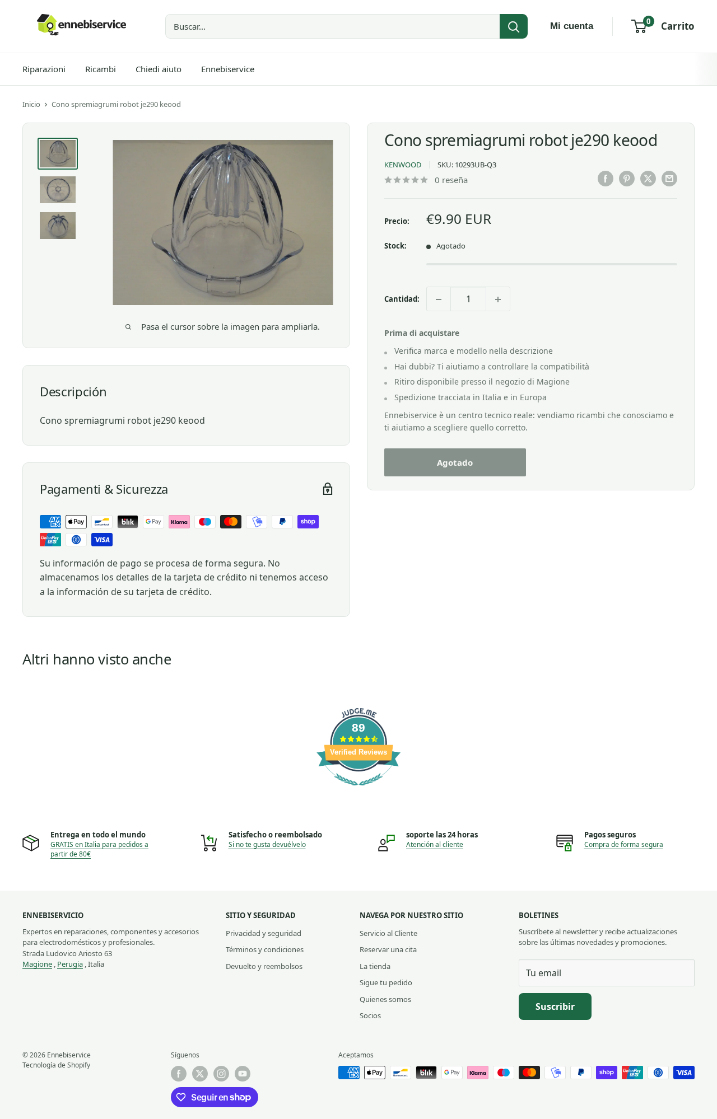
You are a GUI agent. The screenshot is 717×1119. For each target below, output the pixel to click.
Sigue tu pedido (386, 982)
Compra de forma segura (623, 844)
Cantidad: (402, 299)
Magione (37, 964)
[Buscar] (514, 26)
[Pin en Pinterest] (627, 178)
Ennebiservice (227, 68)
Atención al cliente (434, 844)
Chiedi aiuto (158, 68)
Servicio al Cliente (388, 933)
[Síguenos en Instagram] (221, 1073)
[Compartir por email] (669, 178)
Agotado (455, 462)
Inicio (31, 104)
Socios (370, 1015)
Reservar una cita (388, 949)
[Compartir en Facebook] (605, 178)
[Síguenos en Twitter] (200, 1073)
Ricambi (100, 68)
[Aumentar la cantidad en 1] (498, 299)
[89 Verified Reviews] (358, 791)
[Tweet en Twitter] (648, 178)
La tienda (375, 966)
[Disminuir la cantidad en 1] (438, 299)
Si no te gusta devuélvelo (267, 844)
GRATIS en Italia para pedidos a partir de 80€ (99, 849)
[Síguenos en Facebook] (179, 1073)
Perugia (70, 964)
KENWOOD (402, 165)
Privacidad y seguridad (263, 933)
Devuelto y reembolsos (264, 966)
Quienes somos (385, 999)
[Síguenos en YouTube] (242, 1073)
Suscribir (555, 1006)
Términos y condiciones (265, 949)
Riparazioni (44, 68)
